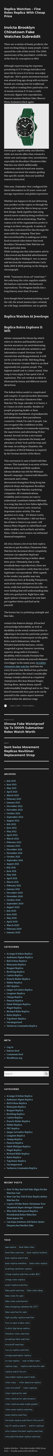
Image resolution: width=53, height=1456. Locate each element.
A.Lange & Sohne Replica (19, 953)
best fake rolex (26, 1247)
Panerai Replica (15, 1000)
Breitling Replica (15, 971)
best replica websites (15, 1263)
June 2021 (11, 871)
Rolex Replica (28, 706)
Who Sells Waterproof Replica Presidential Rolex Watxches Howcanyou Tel (22, 1215)
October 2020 (13, 900)
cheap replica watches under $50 (22, 1274)
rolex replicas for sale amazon (20, 1398)
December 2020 (15, 892)
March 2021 (13, 882)
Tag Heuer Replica (16, 1018)
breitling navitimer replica (18, 1269)
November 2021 (14, 853)
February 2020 (14, 929)
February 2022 (14, 842)
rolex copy (10, 1382)
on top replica (12, 1361)
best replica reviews (37, 1252)
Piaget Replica (14, 1008)
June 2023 (11, 784)
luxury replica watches (17, 1350)
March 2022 (13, 838)
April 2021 (12, 878)
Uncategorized (14, 1022)
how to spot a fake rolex (17, 1323)
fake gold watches (14, 1290)
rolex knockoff (12, 1388)
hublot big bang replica (17, 1328)
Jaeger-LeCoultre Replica (19, 989)
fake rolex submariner (16, 1301)
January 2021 (13, 889)
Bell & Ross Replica (17, 961)
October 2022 (13, 813)
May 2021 (11, 874)
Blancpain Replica (16, 964)
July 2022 (11, 824)
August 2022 (13, 820)
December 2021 (14, 849)
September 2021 (15, 860)
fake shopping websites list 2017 (21, 1306)
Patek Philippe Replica (18, 1004)
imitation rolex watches (17, 1334)
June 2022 (12, 828)
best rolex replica (38, 1263)
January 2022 (13, 846)
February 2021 (14, 885)
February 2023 (14, 799)
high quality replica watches (19, 1317)
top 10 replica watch (15, 1426)
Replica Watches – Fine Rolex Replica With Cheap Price (24, 12)
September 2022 (15, 817)
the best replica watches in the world (24, 1420)
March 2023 (13, 795)
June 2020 (12, 914)
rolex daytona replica (30, 1382)
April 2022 (12, 835)
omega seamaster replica (18, 1355)
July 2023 (11, 781)
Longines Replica (16, 993)
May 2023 (11, 788)
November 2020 (15, 896)
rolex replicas (30, 1388)
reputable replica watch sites (20, 1377)
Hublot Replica (14, 982)
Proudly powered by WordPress (24, 1451)
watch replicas (36, 1426)
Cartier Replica (14, 975)
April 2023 (12, 791)
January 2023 (13, 802)
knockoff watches (14, 1344)
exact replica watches (16, 1285)
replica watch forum (15, 1371)
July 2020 (11, 911)
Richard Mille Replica (18, 1011)
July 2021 (11, 867)
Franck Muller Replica (18, 979)
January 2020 (13, 932)
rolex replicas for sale (16, 1393)
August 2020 (13, 907)
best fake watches (14, 1252)
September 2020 (15, 903)
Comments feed (15, 1054)
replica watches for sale (33, 1366)
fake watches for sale (16, 1312)
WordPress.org (14, 1058)
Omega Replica (14, 997)
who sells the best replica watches (22, 1436)
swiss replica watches (16, 1415)
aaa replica (10, 1247)
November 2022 (15, 809)
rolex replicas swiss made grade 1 (21, 1404)
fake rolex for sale (14, 1296)
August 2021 (13, 864)
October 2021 (13, 856)
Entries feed (13, 1050)
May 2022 (11, 831)
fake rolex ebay (35, 1290)
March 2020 (13, 925)
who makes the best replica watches (24, 1431)
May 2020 (12, 918)
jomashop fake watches (17, 1339)
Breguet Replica (15, 968)
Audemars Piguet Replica (20, 957)
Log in (10, 1047)
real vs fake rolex (31, 1361)
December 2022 (15, 806)
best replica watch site (16, 1258)
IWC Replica (13, 986)
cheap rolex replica (15, 1279)
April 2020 (12, 921)
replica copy (11, 1366)
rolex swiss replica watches (18, 1409)
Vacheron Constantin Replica (22, 1026)
